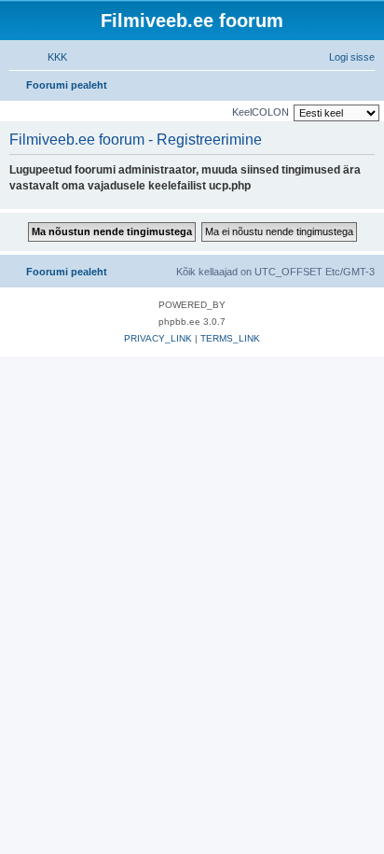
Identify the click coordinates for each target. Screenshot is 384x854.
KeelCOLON (260, 112)
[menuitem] (49, 57)
